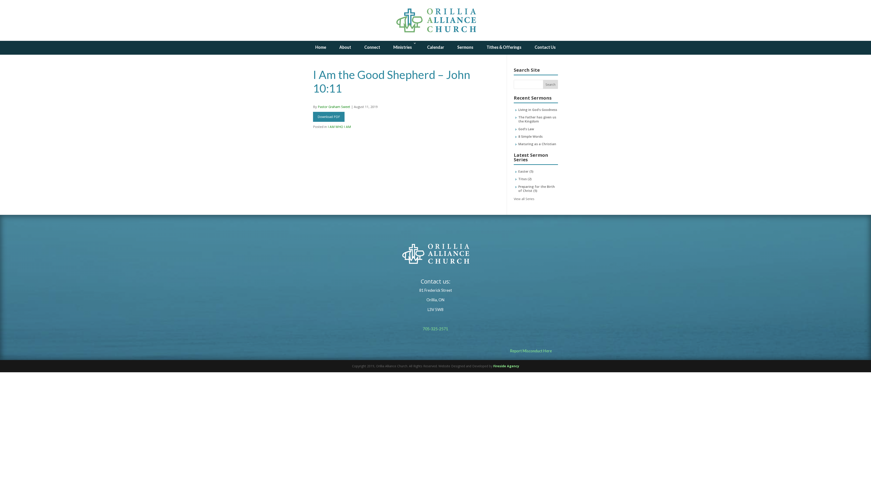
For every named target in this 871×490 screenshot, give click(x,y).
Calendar (435, 47)
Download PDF (329, 117)
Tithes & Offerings (504, 47)
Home (320, 47)
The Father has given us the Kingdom (537, 119)
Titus (524, 179)
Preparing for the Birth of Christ (536, 188)
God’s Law (526, 129)
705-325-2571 (435, 328)
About (345, 47)
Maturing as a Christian (537, 144)
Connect (372, 47)
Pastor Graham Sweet (334, 107)
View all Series (524, 199)
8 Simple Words (530, 136)
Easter (525, 171)
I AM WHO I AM (339, 127)
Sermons (465, 47)
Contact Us (545, 47)
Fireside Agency (506, 366)
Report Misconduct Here (531, 350)
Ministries (402, 47)
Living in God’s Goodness (537, 110)
